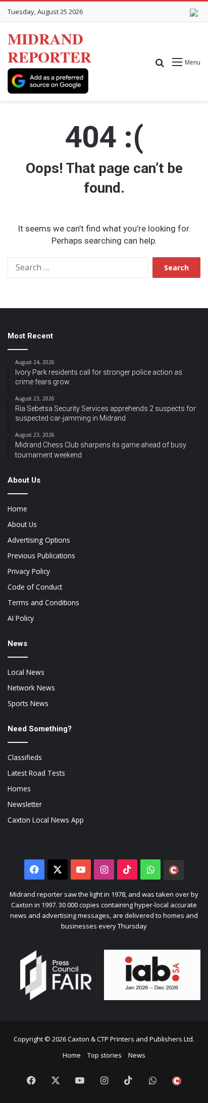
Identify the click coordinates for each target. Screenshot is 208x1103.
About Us (22, 524)
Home (17, 508)
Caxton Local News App (46, 820)
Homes (19, 788)
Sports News (28, 703)
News (136, 1055)
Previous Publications (41, 555)
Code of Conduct (35, 587)
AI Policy (21, 618)
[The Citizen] (174, 870)
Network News (31, 687)
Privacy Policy (29, 571)
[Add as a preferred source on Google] (48, 81)
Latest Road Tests (36, 773)
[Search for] (159, 65)
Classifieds (25, 757)
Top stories (104, 1055)
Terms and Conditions (43, 602)
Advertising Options (39, 540)
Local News (26, 672)
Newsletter (25, 804)
